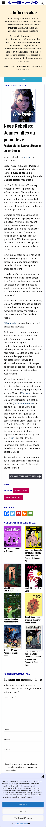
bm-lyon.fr (24, 69)
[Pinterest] (18, 513)
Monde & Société (19, 86)
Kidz (12, 437)
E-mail (7, 739)
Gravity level (27, 392)
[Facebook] (6, 513)
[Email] (30, 513)
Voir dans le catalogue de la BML (23, 476)
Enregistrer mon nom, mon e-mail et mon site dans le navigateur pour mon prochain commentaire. (21, 767)
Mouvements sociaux (13, 497)
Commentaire (10, 697)
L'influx (7, 86)
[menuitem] (8, 85)
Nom (6, 730)
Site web (7, 749)
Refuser (23, 811)
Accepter (23, 804)
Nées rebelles (10, 323)
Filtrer (23, 80)
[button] (42, 776)
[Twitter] (12, 513)
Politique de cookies (22, 824)
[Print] (24, 513)
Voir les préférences (23, 818)
